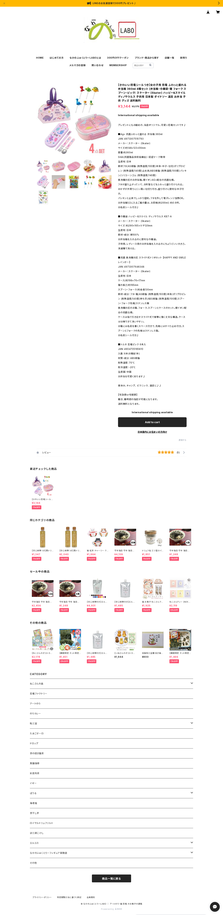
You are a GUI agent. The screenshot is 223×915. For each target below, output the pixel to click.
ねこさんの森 (36, 683)
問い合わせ (98, 65)
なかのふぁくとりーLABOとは (85, 57)
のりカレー (35, 713)
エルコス (34, 843)
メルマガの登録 (77, 65)
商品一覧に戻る (111, 878)
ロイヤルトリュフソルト (41, 823)
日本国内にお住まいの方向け (152, 431)
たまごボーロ (37, 733)
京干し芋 (34, 813)
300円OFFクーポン (118, 57)
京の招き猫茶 (37, 753)
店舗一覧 (169, 57)
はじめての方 (57, 57)
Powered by (108, 909)
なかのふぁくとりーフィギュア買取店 (48, 852)
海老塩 (33, 803)
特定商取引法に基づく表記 (69, 897)
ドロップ (34, 743)
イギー (33, 783)
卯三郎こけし (37, 833)
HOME (40, 57)
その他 (33, 862)
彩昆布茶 (35, 773)
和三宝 (33, 723)
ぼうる (33, 793)
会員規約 (91, 897)
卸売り (183, 57)
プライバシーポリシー (42, 897)
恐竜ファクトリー (38, 693)
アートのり (35, 703)
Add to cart (152, 422)
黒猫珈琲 (35, 763)
